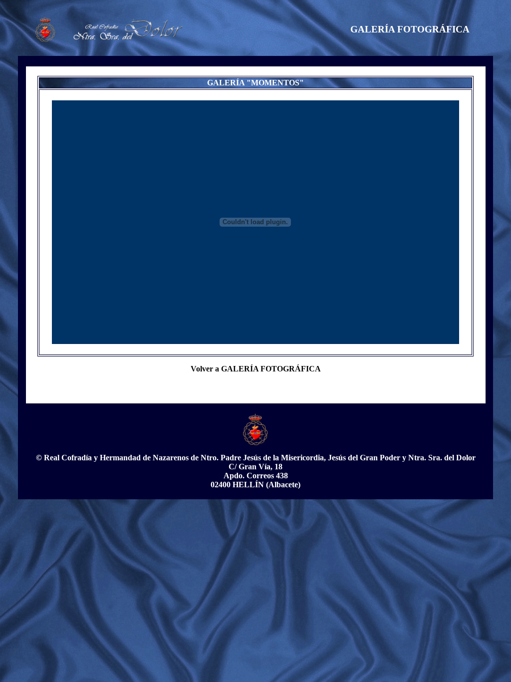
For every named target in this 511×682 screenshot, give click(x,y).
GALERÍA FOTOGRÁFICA (410, 29)
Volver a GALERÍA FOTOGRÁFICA (256, 368)
